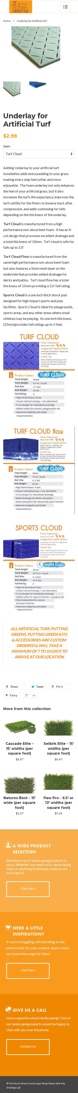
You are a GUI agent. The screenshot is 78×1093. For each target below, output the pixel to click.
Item (6, 146)
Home (7, 20)
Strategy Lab (13, 1087)
